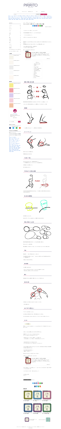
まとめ (35, 77)
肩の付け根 (35, 75)
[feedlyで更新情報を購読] (38, 386)
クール (15, 30)
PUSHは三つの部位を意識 (37, 68)
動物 (15, 37)
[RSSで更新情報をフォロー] (40, 386)
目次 (36, 62)
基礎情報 (15, 47)
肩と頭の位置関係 (36, 69)
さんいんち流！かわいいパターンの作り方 (15, 49)
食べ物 (15, 40)
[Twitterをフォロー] (36, 386)
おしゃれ (15, 28)
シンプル (15, 25)
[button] (19, 121)
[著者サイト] (35, 386)
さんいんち (15, 113)
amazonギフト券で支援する (12, 137)
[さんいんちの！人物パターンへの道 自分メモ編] (36, 25)
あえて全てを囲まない (37, 76)
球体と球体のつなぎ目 (37, 70)
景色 (15, 42)
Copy (19, 133)
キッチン (15, 44)
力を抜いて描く (36, 67)
